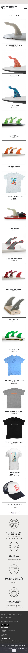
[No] (26, 648)
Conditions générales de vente (8, 630)
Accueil (4, 11)
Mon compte (4, 635)
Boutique (8, 11)
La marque (3, 631)
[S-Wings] (11, 6)
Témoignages (4, 634)
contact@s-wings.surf (11, 618)
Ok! (14, 650)
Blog (2, 632)
